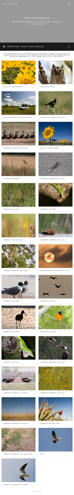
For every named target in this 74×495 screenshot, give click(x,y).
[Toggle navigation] (69, 3)
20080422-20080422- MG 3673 (52, 393)
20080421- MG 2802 (11, 301)
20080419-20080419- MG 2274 (52, 117)
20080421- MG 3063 (48, 331)
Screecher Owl (47, 87)
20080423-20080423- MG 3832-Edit (17, 454)
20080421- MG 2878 (11, 331)
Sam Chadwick (10, 4)
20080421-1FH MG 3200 (12, 240)
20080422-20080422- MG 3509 (52, 362)
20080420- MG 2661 (48, 209)
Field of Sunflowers (12, 86)
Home (4, 46)
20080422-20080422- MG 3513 (15, 393)
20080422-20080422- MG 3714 (15, 423)
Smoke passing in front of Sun (54, 270)
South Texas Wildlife (33, 46)
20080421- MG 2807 (48, 301)
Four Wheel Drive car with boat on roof (18, 117)
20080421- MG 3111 (11, 362)
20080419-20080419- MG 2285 (15, 148)
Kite (42, 454)
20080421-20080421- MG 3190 (52, 240)
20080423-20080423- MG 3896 (15, 484)
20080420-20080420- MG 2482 (52, 178)
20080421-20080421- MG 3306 (15, 270)
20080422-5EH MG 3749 (49, 423)
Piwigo (39, 491)
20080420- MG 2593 (11, 209)
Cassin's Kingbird (11, 178)
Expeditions (14, 46)
